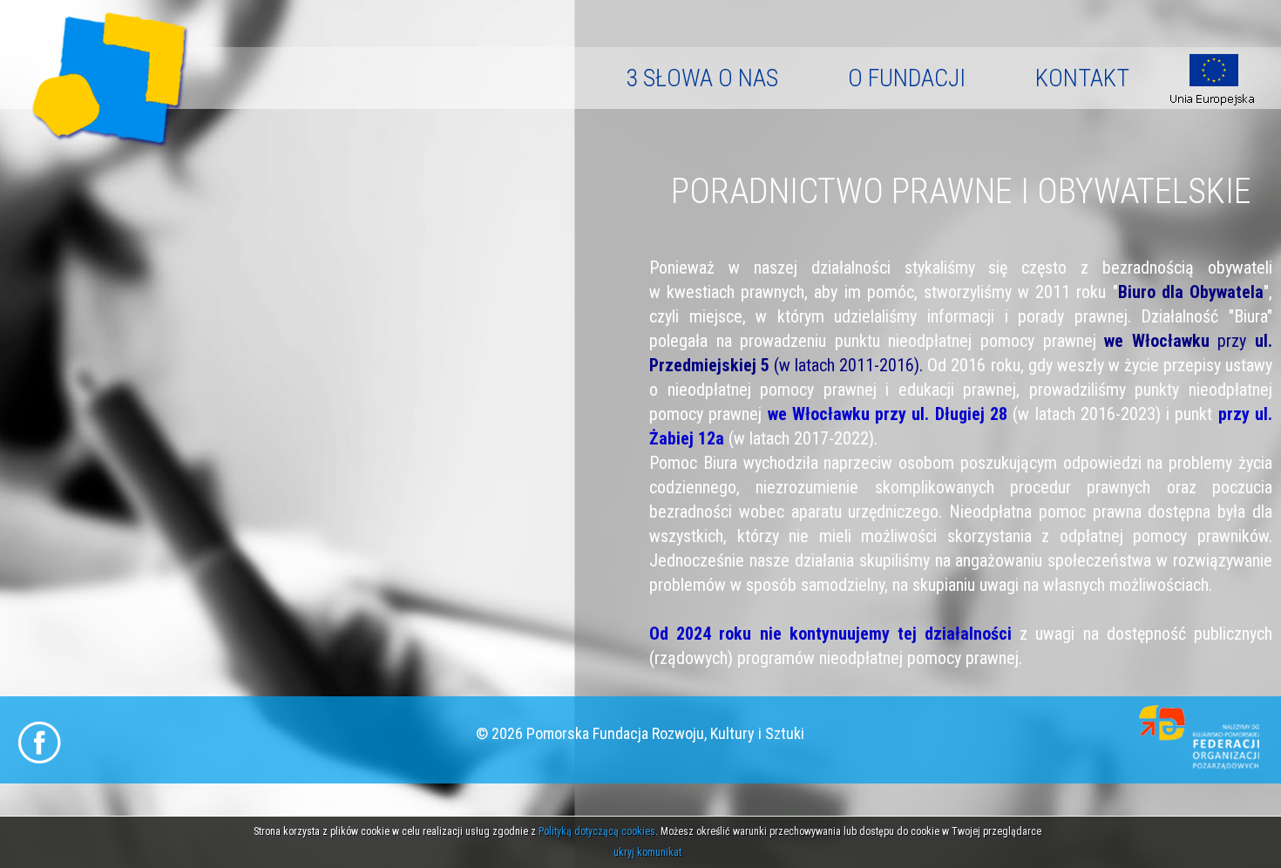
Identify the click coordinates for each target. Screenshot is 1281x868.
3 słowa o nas (702, 78)
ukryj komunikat (647, 852)
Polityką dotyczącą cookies (597, 831)
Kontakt (1082, 78)
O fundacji (907, 78)
